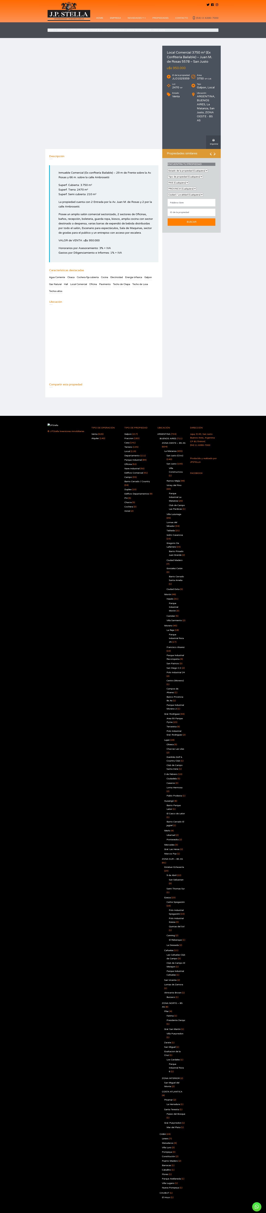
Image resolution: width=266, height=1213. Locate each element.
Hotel (127, 511)
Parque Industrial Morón (173, 607)
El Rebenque (175, 940)
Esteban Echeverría (174, 867)
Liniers (165, 1138)
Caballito (166, 1170)
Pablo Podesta (174, 795)
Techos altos (55, 291)
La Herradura (173, 1104)
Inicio (51, 30)
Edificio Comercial (133, 473)
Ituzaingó (169, 801)
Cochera (128, 506)
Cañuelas (168, 950)
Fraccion (128, 438)
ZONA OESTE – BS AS (173, 443)
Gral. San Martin (172, 1029)
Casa (126, 442)
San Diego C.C (174, 668)
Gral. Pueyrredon (172, 1123)
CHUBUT (164, 1193)
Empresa (115, 18)
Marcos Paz (170, 853)
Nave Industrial (132, 468)
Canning (171, 935)
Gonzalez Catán (175, 568)
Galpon (61, 30)
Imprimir (213, 144)
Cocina (104, 277)
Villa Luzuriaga (174, 514)
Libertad (171, 835)
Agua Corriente (57, 277)
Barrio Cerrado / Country (137, 481)
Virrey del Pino (174, 485)
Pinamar (168, 1100)
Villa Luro (166, 1147)
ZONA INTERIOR (171, 1078)
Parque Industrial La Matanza (175, 497)
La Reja (170, 630)
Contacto (181, 18)
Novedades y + (137, 18)
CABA (163, 1134)
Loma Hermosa (174, 787)
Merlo (167, 830)
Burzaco (171, 997)
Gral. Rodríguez (172, 714)
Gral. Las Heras (171, 849)
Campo (128, 477)
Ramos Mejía (173, 481)
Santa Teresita (171, 1109)
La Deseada (173, 945)
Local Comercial (78, 284)
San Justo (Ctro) (175, 455)
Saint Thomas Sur (176, 888)
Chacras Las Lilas (175, 749)
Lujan (167, 740)
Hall (66, 284)
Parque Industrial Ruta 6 (176, 1068)
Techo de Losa (140, 284)
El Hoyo (166, 1197)
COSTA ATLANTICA (172, 1091)
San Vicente (170, 980)
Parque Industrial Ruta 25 (176, 638)
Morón (167, 594)
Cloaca (71, 277)
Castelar (171, 616)
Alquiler (95, 438)
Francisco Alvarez (176, 647)
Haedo (170, 599)
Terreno (128, 447)
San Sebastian (176, 879)
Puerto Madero (170, 1161)
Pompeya (167, 1152)
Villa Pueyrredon (175, 1033)
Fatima (170, 1015)
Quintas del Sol (176, 926)
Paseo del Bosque (176, 1114)
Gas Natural (55, 284)
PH (126, 498)
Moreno (168, 625)
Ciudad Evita (173, 589)
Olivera (170, 744)
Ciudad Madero (175, 560)
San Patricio (173, 663)
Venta (94, 434)
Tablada (171, 530)
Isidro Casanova (175, 535)
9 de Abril (171, 875)
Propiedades (160, 18)
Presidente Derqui (176, 1020)
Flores (165, 1174)
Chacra (128, 502)
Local (127, 451)
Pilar (166, 1011)
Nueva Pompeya (170, 1187)
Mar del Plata (173, 1127)
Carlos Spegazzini (176, 902)
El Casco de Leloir (176, 813)
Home (99, 18)
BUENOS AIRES (168, 438)
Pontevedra (173, 839)
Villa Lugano (168, 1183)
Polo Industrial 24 (176, 672)
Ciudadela (172, 778)
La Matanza (170, 451)
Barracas (166, 1165)
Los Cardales (173, 1059)
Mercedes (169, 844)
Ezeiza (167, 897)
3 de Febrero (170, 774)
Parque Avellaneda (171, 1178)
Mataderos (167, 1143)
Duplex (128, 489)
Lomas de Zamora (173, 984)
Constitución (168, 1156)
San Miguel (170, 1047)
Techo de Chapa (121, 284)
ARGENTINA (163, 434)
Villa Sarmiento (174, 620)
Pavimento (105, 284)
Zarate (167, 1042)
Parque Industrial (133, 460)
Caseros (171, 783)
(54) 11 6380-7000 (207, 18)
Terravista (172, 726)
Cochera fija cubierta (88, 277)
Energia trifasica (133, 277)
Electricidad (116, 277)
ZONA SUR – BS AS (172, 859)
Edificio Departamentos (136, 493)
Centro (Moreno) (175, 680)
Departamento (132, 455)
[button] (256, 1206)
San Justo (172, 463)
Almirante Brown (172, 992)
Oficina (93, 284)
